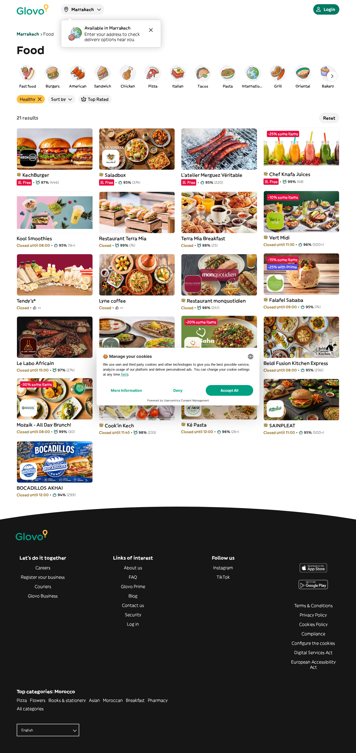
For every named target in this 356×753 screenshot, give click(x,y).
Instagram (223, 567)
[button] (28, 76)
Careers (42, 567)
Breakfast (135, 700)
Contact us (133, 605)
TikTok (223, 577)
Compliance (313, 633)
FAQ (133, 577)
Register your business (43, 577)
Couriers (43, 586)
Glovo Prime (133, 586)
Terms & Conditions (313, 605)
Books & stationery (67, 700)
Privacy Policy (313, 615)
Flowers (37, 700)
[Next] (332, 76)
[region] (178, 76)
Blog (132, 595)
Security (133, 614)
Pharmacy (158, 700)
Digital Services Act (313, 652)
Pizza (22, 700)
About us (133, 567)
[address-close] (151, 30)
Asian (94, 700)
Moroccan (113, 700)
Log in (133, 624)
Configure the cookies (313, 643)
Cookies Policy (313, 624)
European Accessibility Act (313, 664)
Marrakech (28, 34)
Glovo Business (43, 595)
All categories (30, 708)
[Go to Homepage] (32, 9)
